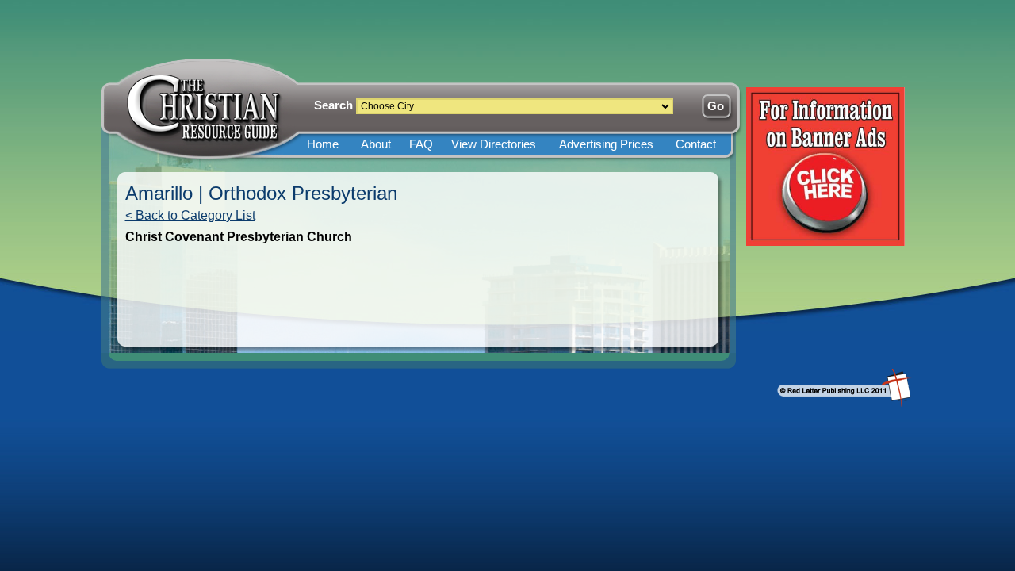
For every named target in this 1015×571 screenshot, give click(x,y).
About (376, 144)
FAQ (421, 144)
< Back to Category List (190, 215)
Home (323, 144)
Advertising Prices (606, 144)
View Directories (493, 144)
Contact (696, 144)
